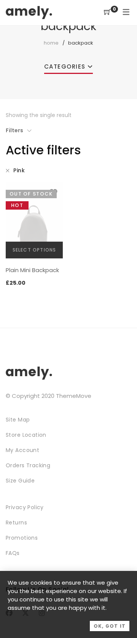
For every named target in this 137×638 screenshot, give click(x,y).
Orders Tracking (28, 465)
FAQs (13, 553)
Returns (16, 522)
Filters (14, 130)
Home (51, 42)
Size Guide (20, 480)
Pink (19, 170)
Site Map (18, 419)
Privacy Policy (25, 507)
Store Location (26, 435)
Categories (65, 67)
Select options (34, 250)
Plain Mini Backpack (32, 270)
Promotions (22, 538)
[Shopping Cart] (107, 12)
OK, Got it (110, 626)
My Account (22, 450)
